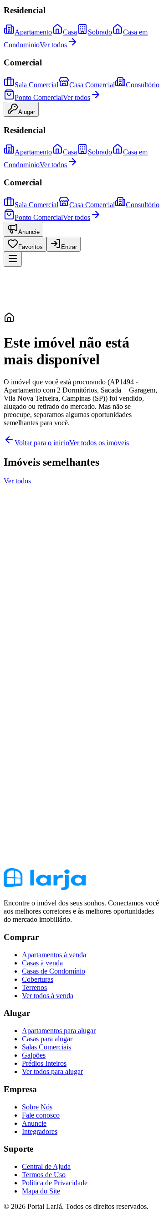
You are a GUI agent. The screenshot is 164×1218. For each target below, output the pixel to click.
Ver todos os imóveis (99, 443)
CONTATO (21, 686)
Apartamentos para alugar (59, 1030)
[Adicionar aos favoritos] (13, 541)
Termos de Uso (44, 1174)
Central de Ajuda (46, 1166)
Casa (70, 32)
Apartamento (33, 32)
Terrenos (34, 987)
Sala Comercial (36, 85)
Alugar (26, 112)
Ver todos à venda (47, 995)
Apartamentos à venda (54, 955)
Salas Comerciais (46, 1047)
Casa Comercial (92, 85)
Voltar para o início (42, 443)
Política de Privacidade (54, 1183)
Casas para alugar (47, 1039)
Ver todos (53, 45)
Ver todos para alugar (52, 1071)
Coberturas (37, 979)
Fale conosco (41, 1115)
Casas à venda (42, 963)
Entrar (69, 247)
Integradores (39, 1131)
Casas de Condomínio (53, 971)
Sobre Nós (37, 1107)
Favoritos (30, 247)
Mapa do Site (41, 1191)
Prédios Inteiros (44, 1063)
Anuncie (29, 232)
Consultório (142, 85)
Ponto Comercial (39, 97)
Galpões (34, 1055)
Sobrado (100, 32)
